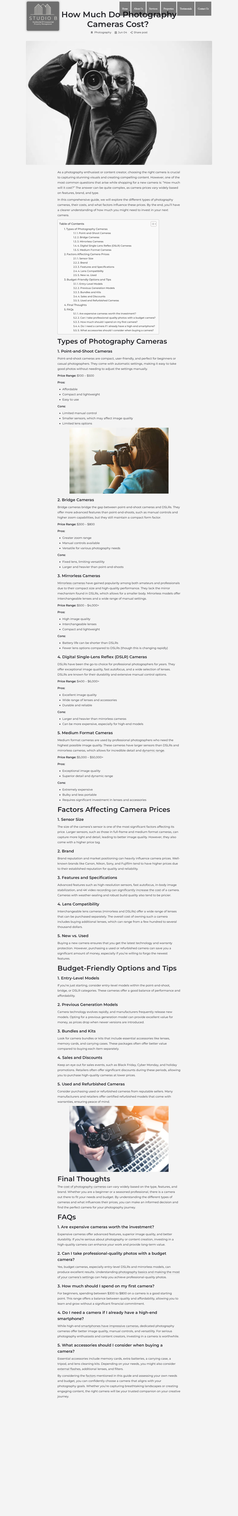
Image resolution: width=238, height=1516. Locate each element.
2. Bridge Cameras (88, 237)
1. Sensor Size (85, 258)
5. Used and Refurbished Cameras (98, 300)
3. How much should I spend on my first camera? (108, 321)
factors (91, 1376)
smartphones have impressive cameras (109, 1326)
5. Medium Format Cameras (94, 249)
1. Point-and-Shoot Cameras (94, 233)
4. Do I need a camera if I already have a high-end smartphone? (116, 326)
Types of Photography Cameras (87, 229)
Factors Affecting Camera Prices (88, 254)
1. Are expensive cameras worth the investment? (106, 313)
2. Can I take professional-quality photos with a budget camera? (117, 317)
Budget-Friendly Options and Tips (89, 279)
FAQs (70, 309)
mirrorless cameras (112, 719)
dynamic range (153, 750)
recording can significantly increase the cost (129, 890)
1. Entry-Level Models (90, 283)
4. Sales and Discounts (91, 296)
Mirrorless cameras (71, 583)
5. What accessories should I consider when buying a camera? (116, 330)
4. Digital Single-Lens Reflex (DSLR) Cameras (104, 245)
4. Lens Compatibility (90, 271)
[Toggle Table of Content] (152, 224)
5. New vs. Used (87, 275)
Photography (102, 32)
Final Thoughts (77, 304)
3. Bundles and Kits (89, 292)
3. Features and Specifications (96, 266)
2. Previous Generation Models (96, 288)
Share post (141, 32)
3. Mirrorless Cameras (90, 241)
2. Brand (83, 262)
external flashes (68, 1369)
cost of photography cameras (85, 1187)
